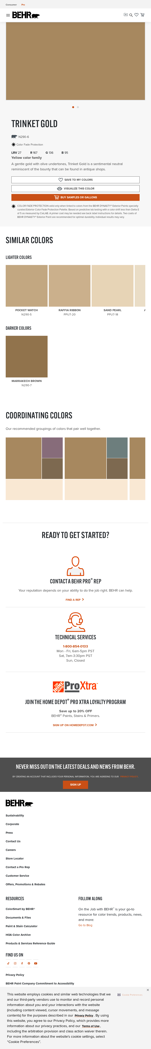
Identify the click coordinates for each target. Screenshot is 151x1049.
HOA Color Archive (18, 935)
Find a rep (73, 600)
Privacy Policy (129, 776)
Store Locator (15, 858)
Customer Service (17, 876)
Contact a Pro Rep (18, 867)
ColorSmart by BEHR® (20, 909)
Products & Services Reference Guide (30, 943)
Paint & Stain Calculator (21, 926)
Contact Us (13, 841)
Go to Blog (85, 925)
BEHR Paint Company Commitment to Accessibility (40, 983)
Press (9, 833)
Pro (23, 4)
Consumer (11, 4)
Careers (11, 850)
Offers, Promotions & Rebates (25, 884)
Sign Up (75, 785)
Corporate (12, 824)
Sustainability (15, 815)
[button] (130, 995)
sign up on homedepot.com (73, 725)
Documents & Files (18, 917)
